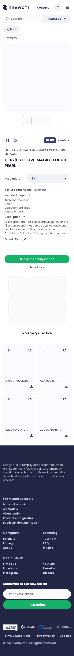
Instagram (10, 573)
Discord (48, 573)
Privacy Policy (45, 636)
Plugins (48, 548)
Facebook (10, 568)
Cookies (65, 636)
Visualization (12, 513)
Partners (9, 539)
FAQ (46, 543)
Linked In (49, 568)
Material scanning (15, 504)
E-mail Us (9, 564)
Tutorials (49, 539)
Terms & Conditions (17, 636)
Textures (11, 38)
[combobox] (48, 178)
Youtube (49, 564)
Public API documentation (21, 523)
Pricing (8, 543)
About (7, 548)
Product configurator (18, 518)
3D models (10, 509)
